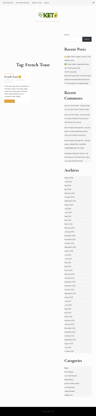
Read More (9, 101)
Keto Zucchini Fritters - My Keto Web (77, 106)
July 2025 (67, 209)
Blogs (46, 2)
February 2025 (69, 228)
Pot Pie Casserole (70, 72)
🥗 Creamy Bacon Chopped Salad (76, 83)
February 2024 (69, 274)
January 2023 (69, 324)
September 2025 (70, 201)
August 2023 (68, 297)
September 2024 (70, 247)
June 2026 (68, 182)
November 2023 (69, 286)
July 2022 (67, 347)
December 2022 (69, 328)
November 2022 (69, 332)
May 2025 (67, 216)
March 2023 (68, 317)
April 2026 (67, 189)
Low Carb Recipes (22, 2)
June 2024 (68, 259)
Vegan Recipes (69, 391)
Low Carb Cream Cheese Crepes (78, 109)
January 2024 (69, 278)
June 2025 (68, 212)
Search (66, 35)
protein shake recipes (71, 383)
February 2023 (69, 320)
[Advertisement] (33, 47)
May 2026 (67, 185)
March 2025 (68, 224)
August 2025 (68, 205)
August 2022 (68, 344)
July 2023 (67, 301)
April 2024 (67, 266)
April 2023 (67, 313)
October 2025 (69, 197)
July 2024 (67, 255)
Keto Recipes (8, 2)
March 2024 (68, 270)
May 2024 (67, 263)
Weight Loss (37, 2)
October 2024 (69, 243)
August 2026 (68, 178)
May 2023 (67, 309)
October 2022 (69, 336)
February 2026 (69, 193)
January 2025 (69, 232)
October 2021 (69, 351)
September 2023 (70, 293)
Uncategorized (69, 387)
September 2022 (70, 340)
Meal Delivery (68, 380)
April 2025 (67, 220)
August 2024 (68, 251)
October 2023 (69, 290)
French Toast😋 (12, 76)
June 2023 (68, 305)
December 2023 (69, 282)
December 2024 (69, 236)
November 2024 (69, 239)
